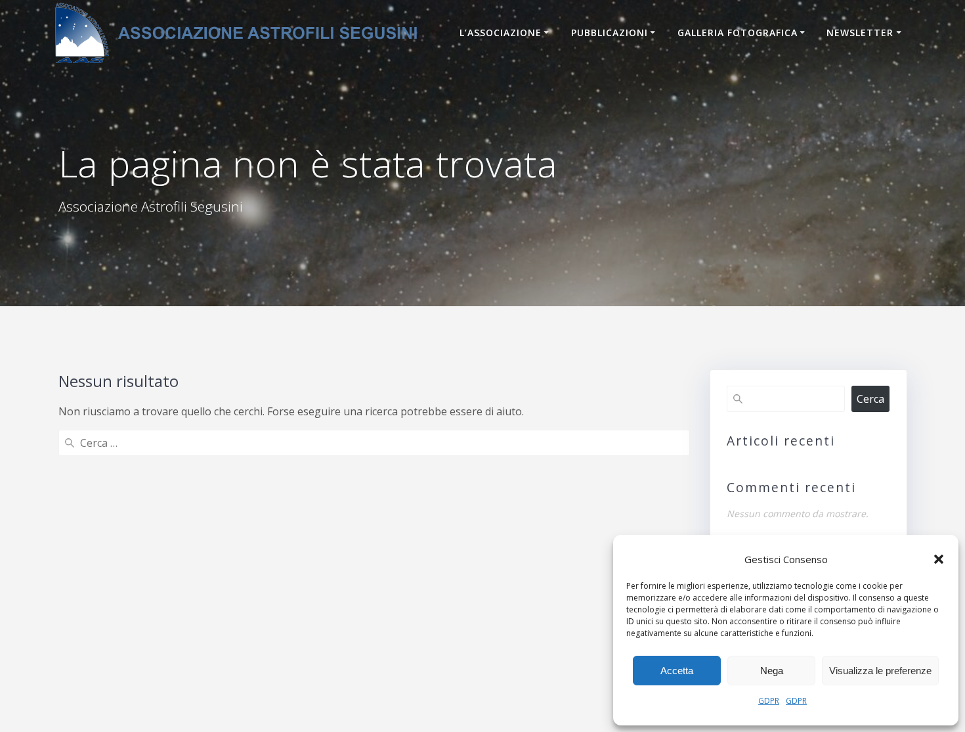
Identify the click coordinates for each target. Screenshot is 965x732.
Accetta (676, 670)
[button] (938, 559)
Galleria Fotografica (737, 32)
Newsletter (859, 32)
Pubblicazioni (609, 32)
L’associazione (501, 32)
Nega (771, 670)
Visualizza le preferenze (880, 670)
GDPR (768, 700)
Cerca (870, 399)
